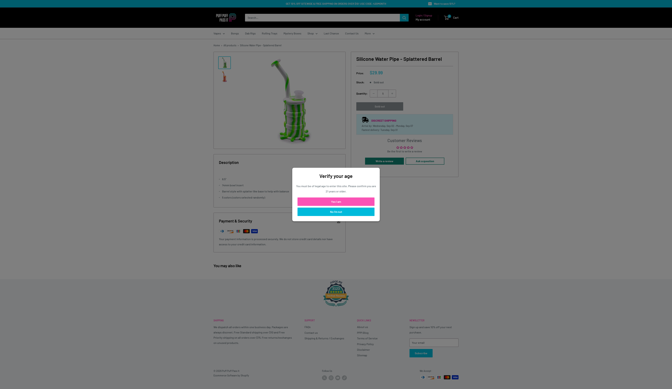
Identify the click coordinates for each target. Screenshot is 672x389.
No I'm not (336, 211)
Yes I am (336, 201)
